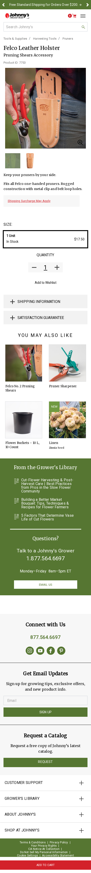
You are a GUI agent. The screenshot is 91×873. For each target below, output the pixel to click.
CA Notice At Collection (44, 849)
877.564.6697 (45, 637)
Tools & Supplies (15, 38)
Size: (8, 224)
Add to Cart (45, 865)
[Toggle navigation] (81, 15)
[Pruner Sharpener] (67, 363)
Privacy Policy (59, 842)
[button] (3, 4)
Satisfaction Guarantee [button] (41, 317)
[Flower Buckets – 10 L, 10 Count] (23, 420)
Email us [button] (45, 584)
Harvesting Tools (44, 38)
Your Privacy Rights (44, 845)
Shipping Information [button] (39, 301)
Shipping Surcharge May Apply (29, 201)
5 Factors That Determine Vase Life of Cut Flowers (47, 517)
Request (45, 762)
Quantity (45, 255)
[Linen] (67, 420)
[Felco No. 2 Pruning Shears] (23, 363)
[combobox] (46, 26)
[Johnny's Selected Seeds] (17, 16)
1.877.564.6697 (45, 558)
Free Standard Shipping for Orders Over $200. (43, 5)
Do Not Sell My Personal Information (44, 852)
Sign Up (45, 712)
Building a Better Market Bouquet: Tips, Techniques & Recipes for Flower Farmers (45, 503)
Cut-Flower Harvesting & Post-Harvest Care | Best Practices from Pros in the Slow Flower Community (47, 485)
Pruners (68, 38)
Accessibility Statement (58, 855)
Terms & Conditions (33, 842)
